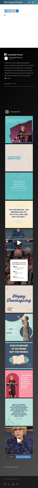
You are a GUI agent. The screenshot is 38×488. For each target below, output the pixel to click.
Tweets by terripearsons (11, 467)
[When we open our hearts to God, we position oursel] (19, 158)
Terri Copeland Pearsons (15, 57)
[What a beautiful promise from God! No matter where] (19, 214)
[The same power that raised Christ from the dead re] (19, 384)
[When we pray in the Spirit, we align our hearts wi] (19, 129)
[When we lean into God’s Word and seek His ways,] (19, 327)
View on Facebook (8, 83)
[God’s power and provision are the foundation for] (19, 186)
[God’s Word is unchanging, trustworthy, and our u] (19, 355)
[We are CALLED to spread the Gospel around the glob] (19, 440)
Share (14, 83)
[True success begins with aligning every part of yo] (19, 271)
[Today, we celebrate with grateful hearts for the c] (19, 299)
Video (8, 78)
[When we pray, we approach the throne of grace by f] (19, 242)
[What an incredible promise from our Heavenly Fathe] (19, 412)
